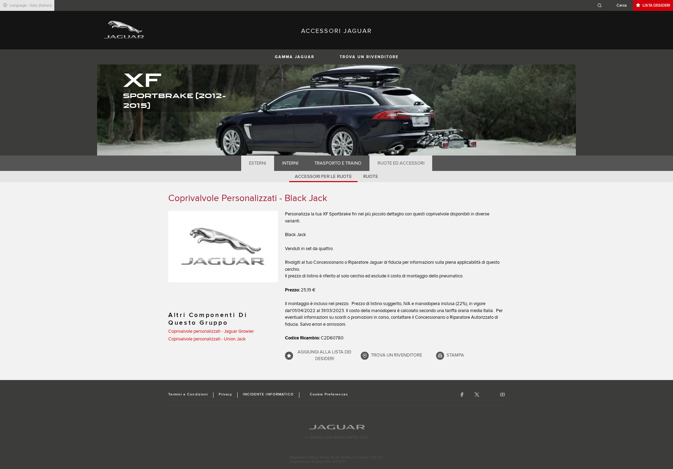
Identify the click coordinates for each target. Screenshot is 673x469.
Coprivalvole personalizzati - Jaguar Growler (211, 331)
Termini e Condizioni (188, 394)
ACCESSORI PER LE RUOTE (323, 176)
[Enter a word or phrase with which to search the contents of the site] (614, 5)
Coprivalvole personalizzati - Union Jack (207, 339)
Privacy (225, 394)
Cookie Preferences (329, 394)
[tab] (257, 163)
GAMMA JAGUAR (294, 57)
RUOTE (370, 176)
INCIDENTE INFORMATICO (268, 394)
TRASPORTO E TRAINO (337, 163)
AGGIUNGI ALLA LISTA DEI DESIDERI (324, 355)
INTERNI (290, 163)
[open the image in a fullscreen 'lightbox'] (223, 246)
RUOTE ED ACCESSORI (401, 163)
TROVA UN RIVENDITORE (369, 57)
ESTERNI (257, 163)
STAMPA (455, 355)
